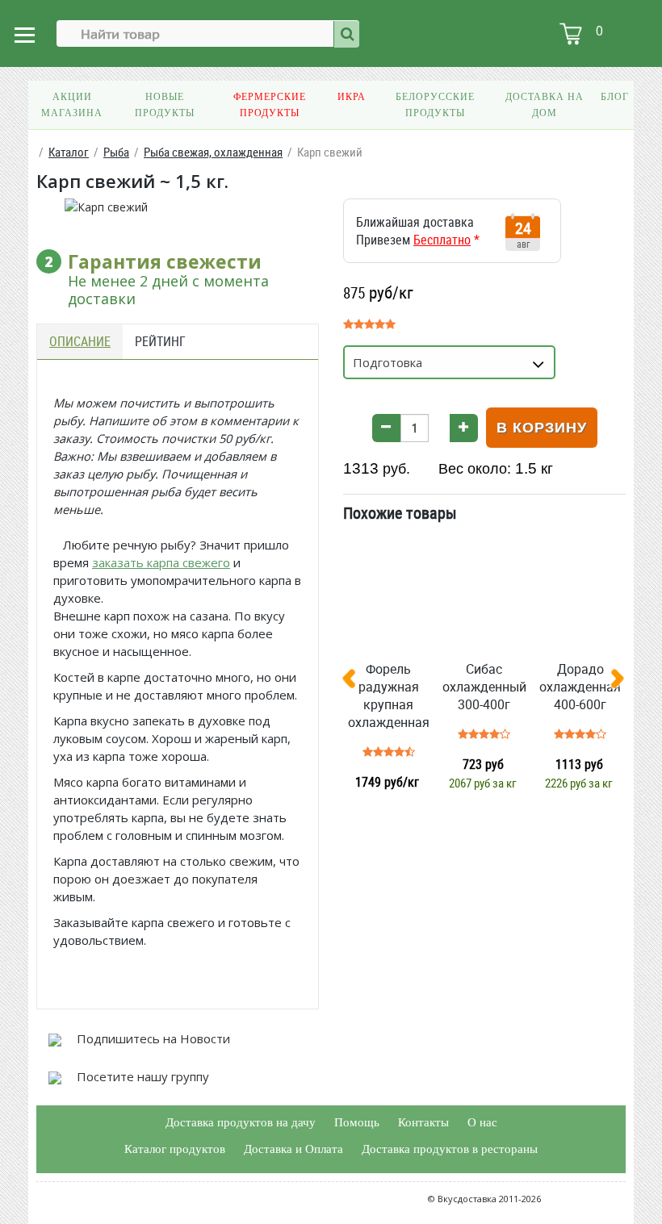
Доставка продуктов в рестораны (450, 1149)
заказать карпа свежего (161, 562)
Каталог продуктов (174, 1149)
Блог (615, 96)
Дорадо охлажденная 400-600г (580, 686)
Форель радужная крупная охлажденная (388, 695)
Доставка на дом (544, 105)
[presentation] (355, 681)
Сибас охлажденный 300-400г (484, 686)
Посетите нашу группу (141, 1076)
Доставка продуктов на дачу (241, 1122)
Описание (80, 341)
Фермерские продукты (269, 105)
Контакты (423, 1122)
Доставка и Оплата (293, 1149)
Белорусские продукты (435, 105)
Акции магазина (72, 105)
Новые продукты (165, 105)
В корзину (542, 428)
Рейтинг (160, 341)
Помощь (356, 1122)
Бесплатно (442, 240)
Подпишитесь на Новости (151, 1038)
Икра (351, 96)
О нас (482, 1122)
